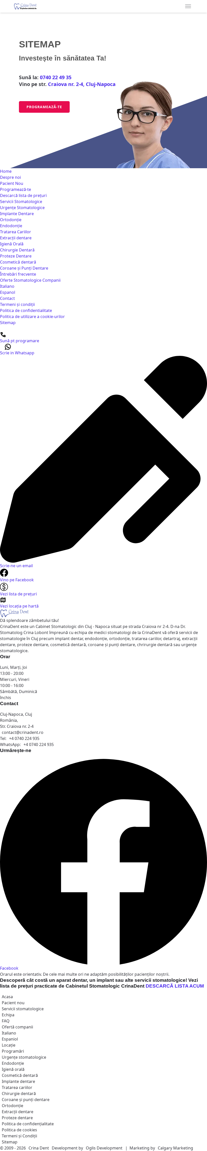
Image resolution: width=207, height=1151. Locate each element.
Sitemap (8, 322)
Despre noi (10, 177)
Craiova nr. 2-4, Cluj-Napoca (82, 84)
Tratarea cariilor (17, 1087)
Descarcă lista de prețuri (23, 195)
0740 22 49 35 (55, 77)
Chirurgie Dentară (17, 250)
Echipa (8, 1015)
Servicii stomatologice (23, 1009)
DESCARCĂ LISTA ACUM (175, 986)
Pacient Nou (11, 183)
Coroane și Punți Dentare (24, 268)
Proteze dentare (17, 1117)
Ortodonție (10, 219)
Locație (8, 1045)
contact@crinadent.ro (22, 732)
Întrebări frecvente (18, 274)
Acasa (7, 996)
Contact (7, 298)
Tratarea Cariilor (15, 232)
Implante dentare (18, 1081)
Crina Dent (39, 1148)
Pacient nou (13, 1002)
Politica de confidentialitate (26, 310)
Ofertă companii (17, 1027)
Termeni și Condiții (19, 1136)
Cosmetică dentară (18, 262)
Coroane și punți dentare (25, 1099)
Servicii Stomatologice (21, 201)
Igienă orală (13, 1069)
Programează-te (15, 189)
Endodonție (11, 225)
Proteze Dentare (16, 256)
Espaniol (10, 1039)
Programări (13, 1051)
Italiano (7, 286)
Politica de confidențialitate (28, 1124)
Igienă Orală (11, 244)
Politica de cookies (19, 1130)
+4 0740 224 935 (24, 738)
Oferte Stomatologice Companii (30, 280)
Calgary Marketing (175, 1148)
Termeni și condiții (17, 304)
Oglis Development (104, 1148)
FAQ (6, 1021)
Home (6, 171)
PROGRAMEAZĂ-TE (44, 106)
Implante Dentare (17, 213)
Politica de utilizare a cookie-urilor (32, 316)
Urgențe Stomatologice (22, 207)
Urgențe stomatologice (24, 1057)
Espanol (7, 292)
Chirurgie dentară (19, 1093)
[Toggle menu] (188, 6)
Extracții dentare (16, 238)
